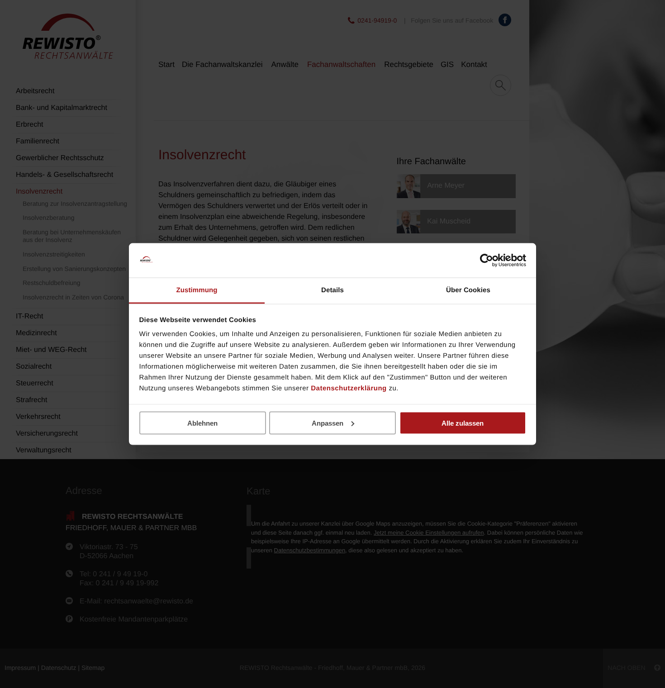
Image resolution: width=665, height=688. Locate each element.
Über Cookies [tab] (468, 290)
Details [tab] (332, 290)
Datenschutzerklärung (349, 388)
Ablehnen (202, 423)
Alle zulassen (463, 423)
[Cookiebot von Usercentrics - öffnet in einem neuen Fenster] (486, 260)
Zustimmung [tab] (197, 290)
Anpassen (327, 423)
